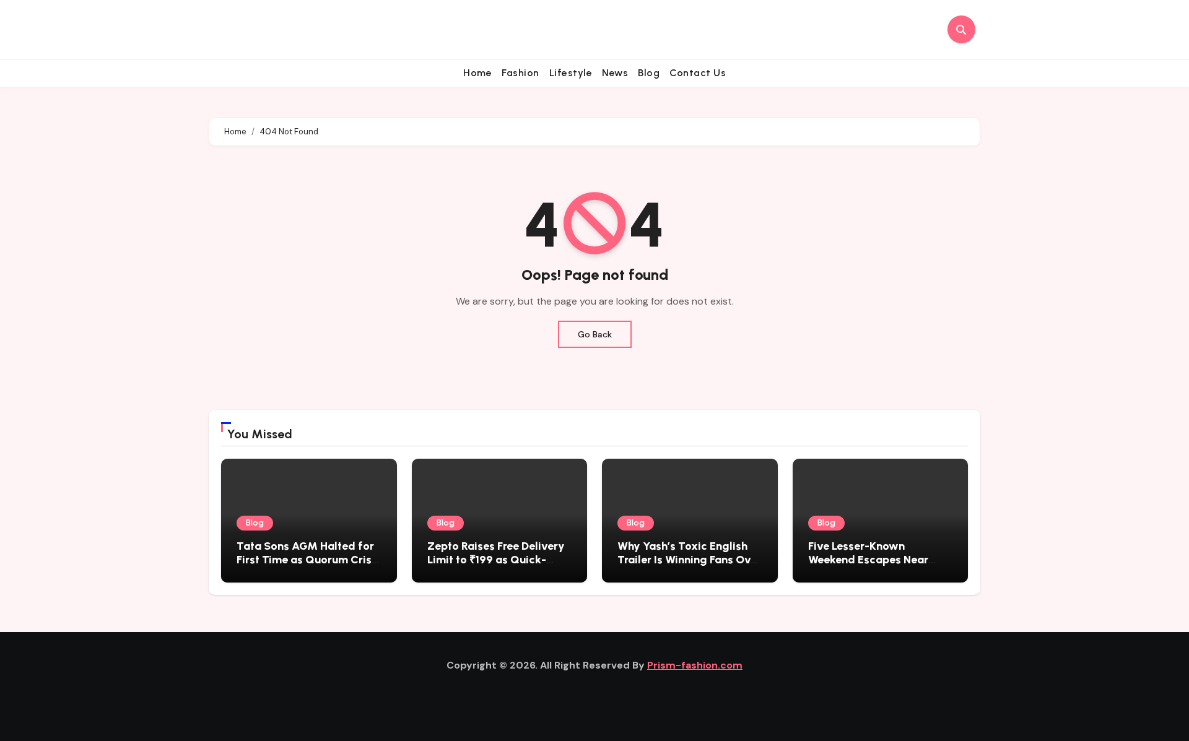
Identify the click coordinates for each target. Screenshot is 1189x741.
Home (477, 73)
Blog (649, 73)
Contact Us (697, 73)
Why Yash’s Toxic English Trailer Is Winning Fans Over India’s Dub (689, 559)
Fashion (520, 73)
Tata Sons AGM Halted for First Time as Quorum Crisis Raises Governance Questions (308, 566)
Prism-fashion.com (695, 665)
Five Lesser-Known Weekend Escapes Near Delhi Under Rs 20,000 (868, 559)
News (615, 73)
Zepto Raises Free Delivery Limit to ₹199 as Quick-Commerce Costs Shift (496, 559)
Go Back (595, 334)
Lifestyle (571, 73)
